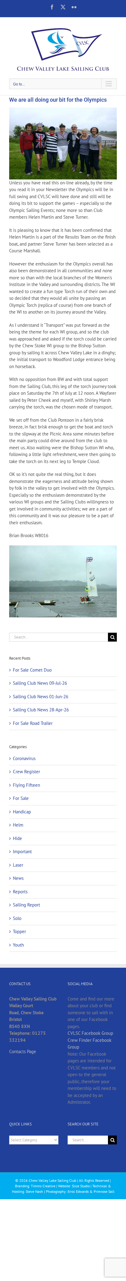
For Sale (21, 798)
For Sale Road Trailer (33, 723)
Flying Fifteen (26, 785)
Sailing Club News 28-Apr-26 (41, 710)
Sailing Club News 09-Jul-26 (40, 683)
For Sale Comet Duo (32, 670)
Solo (17, 918)
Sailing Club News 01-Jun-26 (40, 696)
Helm (18, 825)
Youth (18, 945)
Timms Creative (43, 1186)
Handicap (22, 812)
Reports (20, 892)
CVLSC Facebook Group (90, 1033)
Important (22, 851)
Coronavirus (24, 758)
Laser (18, 865)
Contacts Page (22, 1051)
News (18, 878)
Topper (19, 931)
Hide (17, 838)
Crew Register (26, 771)
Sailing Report (26, 905)
